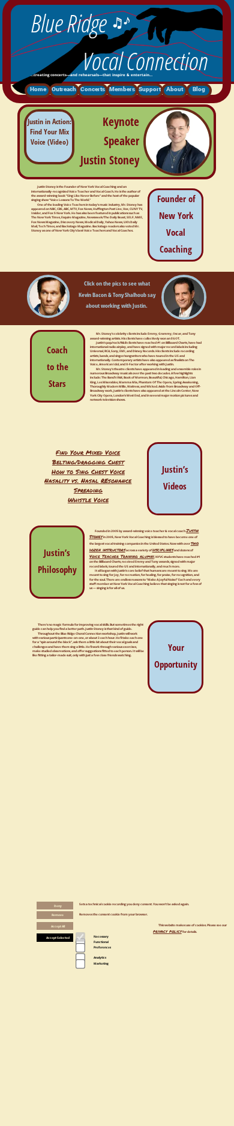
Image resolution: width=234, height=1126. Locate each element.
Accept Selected (58, 937)
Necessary (101, 936)
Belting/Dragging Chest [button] (88, 462)
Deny (58, 906)
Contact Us (63, 1081)
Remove (58, 915)
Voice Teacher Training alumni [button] (121, 556)
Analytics (100, 957)
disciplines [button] (162, 550)
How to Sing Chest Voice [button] (88, 471)
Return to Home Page (162, 1080)
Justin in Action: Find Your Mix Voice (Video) (49, 131)
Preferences (102, 947)
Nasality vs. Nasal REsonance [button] (87, 480)
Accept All (58, 926)
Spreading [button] (88, 490)
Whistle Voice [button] (88, 500)
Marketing (101, 963)
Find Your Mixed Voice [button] (88, 452)
